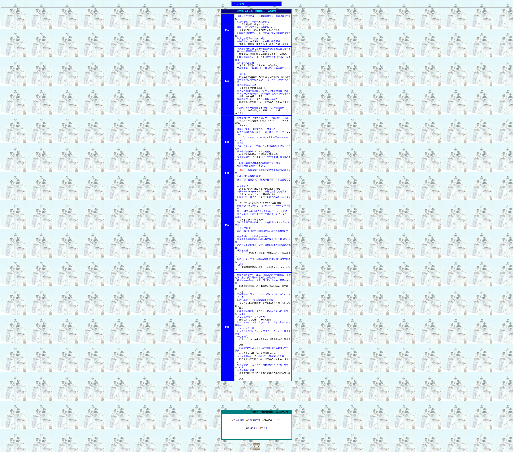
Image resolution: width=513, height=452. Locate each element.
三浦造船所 (238, 420)
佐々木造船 (252, 428)
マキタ (264, 428)
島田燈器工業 (254, 420)
